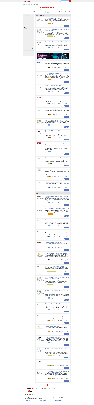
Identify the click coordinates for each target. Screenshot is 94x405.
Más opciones (27, 400)
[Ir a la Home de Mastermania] (30, 388)
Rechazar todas (43, 400)
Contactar (53, 388)
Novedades (37, 1)
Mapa (36, 388)
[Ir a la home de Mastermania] (26, 1)
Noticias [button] (34, 1)
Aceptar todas (58, 400)
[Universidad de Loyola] (53, 55)
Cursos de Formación (47, 388)
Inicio (32, 1)
